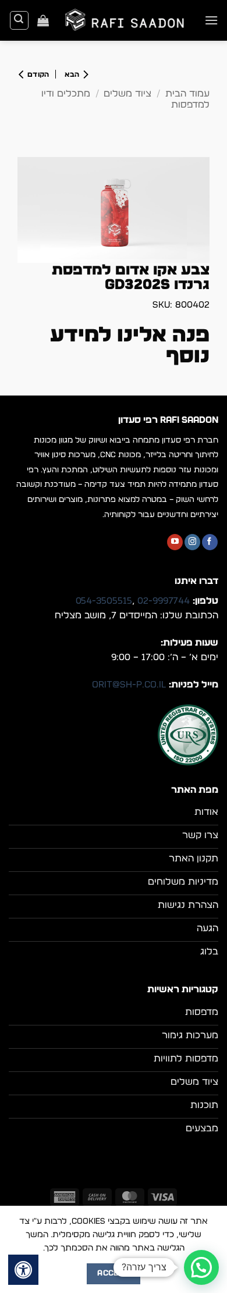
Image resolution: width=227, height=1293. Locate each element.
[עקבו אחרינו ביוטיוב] (175, 542)
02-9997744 (163, 600)
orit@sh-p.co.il (129, 684)
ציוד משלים (127, 93)
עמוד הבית (187, 93)
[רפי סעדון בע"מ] (127, 20)
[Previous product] (37, 74)
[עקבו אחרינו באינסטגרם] (192, 542)
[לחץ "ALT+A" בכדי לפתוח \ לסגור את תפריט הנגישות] (23, 1270)
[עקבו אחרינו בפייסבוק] (210, 542)
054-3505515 (104, 600)
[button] (211, 20)
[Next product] (74, 74)
